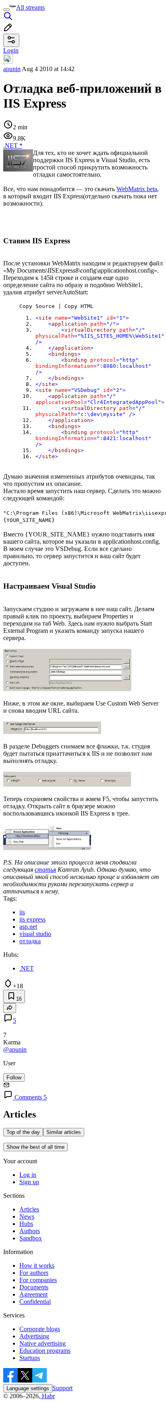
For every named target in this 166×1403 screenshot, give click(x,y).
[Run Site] (47, 847)
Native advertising (42, 1343)
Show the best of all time (35, 1147)
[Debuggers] (67, 784)
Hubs (26, 1223)
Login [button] (11, 50)
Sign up (29, 1182)
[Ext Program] (67, 688)
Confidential (35, 1301)
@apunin (15, 1049)
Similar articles (63, 1132)
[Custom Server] (52, 731)
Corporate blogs (39, 1329)
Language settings (27, 1388)
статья (45, 869)
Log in (27, 1174)
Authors (29, 1231)
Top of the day (23, 1132)
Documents (33, 1287)
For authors (33, 1272)
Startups (29, 1357)
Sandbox (30, 1238)
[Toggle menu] (6, 9)
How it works (36, 1265)
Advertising (34, 1336)
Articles (29, 1209)
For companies (38, 1280)
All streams (30, 7)
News (26, 1216)
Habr (47, 1396)
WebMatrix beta (136, 189)
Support (62, 1388)
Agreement (33, 1294)
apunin (12, 68)
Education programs (45, 1350)
